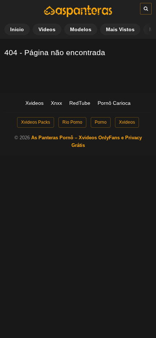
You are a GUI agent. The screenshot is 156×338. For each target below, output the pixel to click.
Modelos (80, 29)
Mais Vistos (120, 29)
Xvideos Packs (35, 122)
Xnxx (56, 103)
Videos (47, 29)
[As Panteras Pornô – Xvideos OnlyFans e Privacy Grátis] (78, 15)
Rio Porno (72, 122)
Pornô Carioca (114, 103)
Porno (101, 122)
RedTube (79, 103)
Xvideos (34, 103)
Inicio (17, 29)
